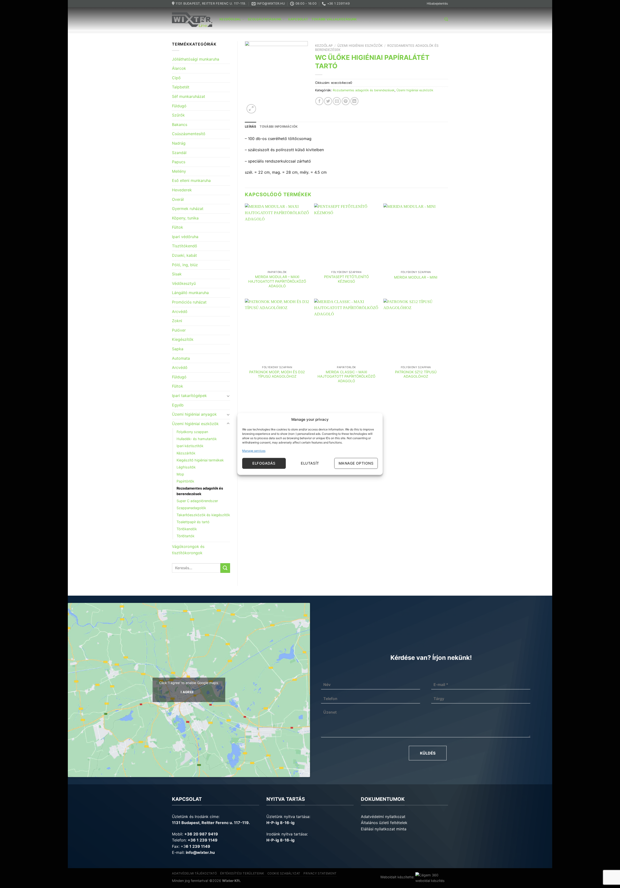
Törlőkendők (187, 529)
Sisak (177, 274)
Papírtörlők (185, 481)
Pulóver (179, 330)
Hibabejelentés (437, 3)
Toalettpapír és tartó (193, 522)
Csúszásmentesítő (188, 133)
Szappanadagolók (191, 508)
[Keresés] (446, 19)
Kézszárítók (186, 453)
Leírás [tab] (250, 126)
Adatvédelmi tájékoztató (194, 873)
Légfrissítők (186, 467)
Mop (180, 474)
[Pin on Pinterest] (346, 101)
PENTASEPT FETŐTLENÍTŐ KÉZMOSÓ (346, 279)
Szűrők (178, 115)
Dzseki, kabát (184, 255)
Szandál (179, 152)
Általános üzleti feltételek (384, 822)
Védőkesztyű (184, 283)
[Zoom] (251, 109)
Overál (178, 199)
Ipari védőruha (185, 236)
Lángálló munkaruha (190, 292)
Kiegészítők (183, 339)
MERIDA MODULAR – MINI (415, 277)
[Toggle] (228, 396)
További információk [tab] (279, 126)
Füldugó (179, 105)
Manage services (253, 450)
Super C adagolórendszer (197, 501)
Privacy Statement (319, 873)
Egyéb (178, 405)
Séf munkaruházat (188, 96)
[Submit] (225, 568)
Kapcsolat (298, 19)
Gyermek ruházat (187, 208)
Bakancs (179, 124)
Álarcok (179, 68)
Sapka (177, 348)
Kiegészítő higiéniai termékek (200, 460)
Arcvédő (179, 311)
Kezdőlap (324, 45)
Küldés (427, 753)
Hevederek (182, 189)
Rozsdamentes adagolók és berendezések (200, 491)
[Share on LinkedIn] (354, 101)
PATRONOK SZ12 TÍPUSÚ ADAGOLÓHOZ (416, 374)
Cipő (176, 77)
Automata (181, 358)
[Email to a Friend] (337, 101)
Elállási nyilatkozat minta (383, 828)
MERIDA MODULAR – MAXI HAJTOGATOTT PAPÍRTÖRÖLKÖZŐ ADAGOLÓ (277, 281)
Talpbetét (180, 87)
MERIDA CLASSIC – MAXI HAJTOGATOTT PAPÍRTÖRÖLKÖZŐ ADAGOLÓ (346, 376)
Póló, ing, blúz (185, 264)
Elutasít (310, 463)
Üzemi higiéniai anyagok (194, 414)
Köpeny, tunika (185, 218)
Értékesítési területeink (242, 873)
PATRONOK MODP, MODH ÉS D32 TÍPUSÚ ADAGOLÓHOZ (277, 374)
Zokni (177, 320)
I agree (187, 692)
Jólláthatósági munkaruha (195, 59)
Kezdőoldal (230, 19)
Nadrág (179, 143)
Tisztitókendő (184, 245)
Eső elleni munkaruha (191, 180)
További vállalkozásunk (334, 19)
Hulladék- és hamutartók (197, 439)
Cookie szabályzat (283, 873)
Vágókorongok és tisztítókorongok (188, 549)
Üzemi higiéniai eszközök (195, 423)
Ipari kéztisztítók (190, 446)
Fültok (177, 227)
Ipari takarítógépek (189, 395)
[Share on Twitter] (328, 101)
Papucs (178, 161)
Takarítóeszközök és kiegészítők (203, 515)
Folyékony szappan (192, 432)
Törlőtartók (185, 536)
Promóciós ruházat (189, 302)
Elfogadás (263, 463)
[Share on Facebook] (319, 101)
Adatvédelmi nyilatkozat (383, 816)
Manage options (356, 463)
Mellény (179, 171)
